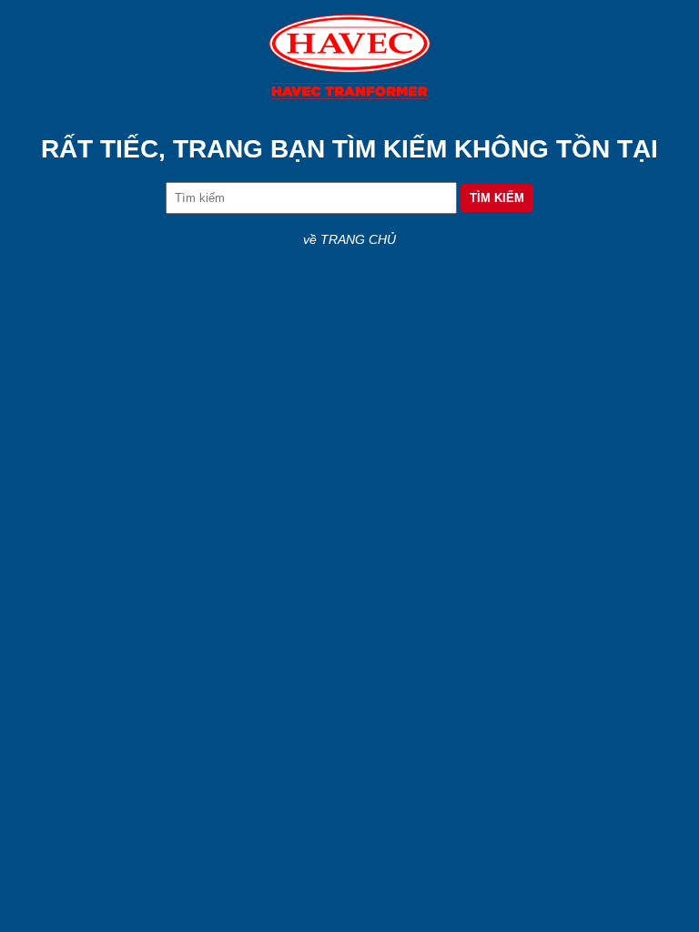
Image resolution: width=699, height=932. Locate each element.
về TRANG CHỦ (349, 239)
